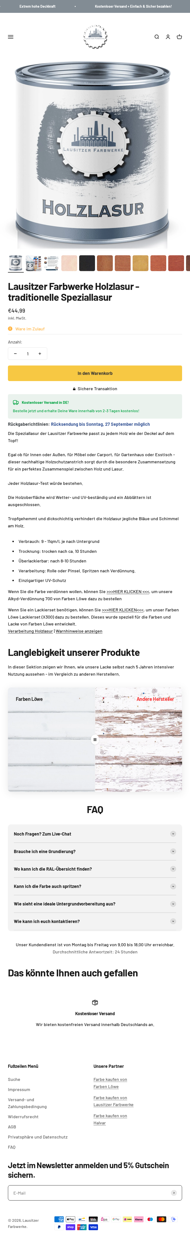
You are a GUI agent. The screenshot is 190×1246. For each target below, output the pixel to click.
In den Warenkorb (95, 373)
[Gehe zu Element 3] (51, 264)
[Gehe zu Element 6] (105, 264)
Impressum (19, 1089)
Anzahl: (15, 341)
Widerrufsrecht (23, 1116)
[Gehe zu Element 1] (16, 264)
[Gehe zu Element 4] (69, 264)
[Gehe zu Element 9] (158, 264)
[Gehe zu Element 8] (140, 264)
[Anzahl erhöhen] (40, 354)
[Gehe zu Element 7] (123, 264)
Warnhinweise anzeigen (79, 631)
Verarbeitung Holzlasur (30, 631)
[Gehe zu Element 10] (176, 264)
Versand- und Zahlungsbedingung (27, 1103)
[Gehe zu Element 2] (34, 264)
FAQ (11, 1147)
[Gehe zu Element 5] (87, 264)
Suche (14, 1079)
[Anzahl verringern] (15, 354)
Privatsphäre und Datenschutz (38, 1136)
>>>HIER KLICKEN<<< (122, 609)
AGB (12, 1126)
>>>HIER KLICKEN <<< (128, 591)
